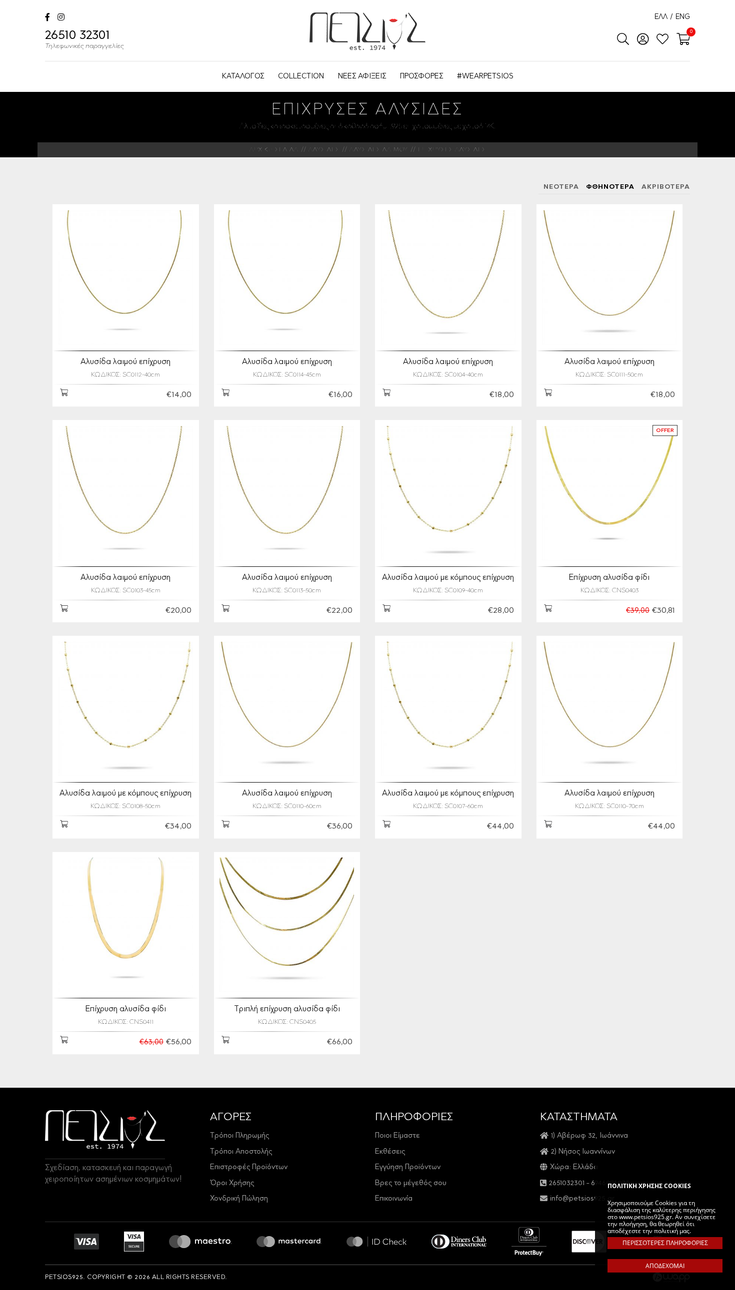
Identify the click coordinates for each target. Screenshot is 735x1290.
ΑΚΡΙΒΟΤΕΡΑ (666, 187)
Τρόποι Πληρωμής (239, 1136)
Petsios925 (368, 31)
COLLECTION (301, 76)
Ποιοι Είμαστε (397, 1136)
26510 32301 (84, 40)
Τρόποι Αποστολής (241, 1152)
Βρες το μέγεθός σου (410, 1183)
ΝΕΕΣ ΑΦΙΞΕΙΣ (362, 76)
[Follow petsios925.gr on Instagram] (61, 18)
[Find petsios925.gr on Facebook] (47, 18)
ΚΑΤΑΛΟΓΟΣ (243, 76)
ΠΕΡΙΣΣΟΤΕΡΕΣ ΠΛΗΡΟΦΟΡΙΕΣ (665, 1243)
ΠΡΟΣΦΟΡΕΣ (421, 76)
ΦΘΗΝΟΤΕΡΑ (610, 187)
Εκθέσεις (390, 1152)
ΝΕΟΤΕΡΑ (561, 187)
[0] (680, 40)
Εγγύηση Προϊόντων (407, 1167)
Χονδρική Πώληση (239, 1199)
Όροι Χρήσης (232, 1183)
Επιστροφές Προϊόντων (249, 1167)
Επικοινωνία (393, 1199)
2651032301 (566, 1183)
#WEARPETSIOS (485, 76)
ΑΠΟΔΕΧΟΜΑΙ (665, 1266)
